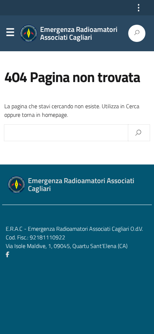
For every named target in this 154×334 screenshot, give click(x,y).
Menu (10, 34)
